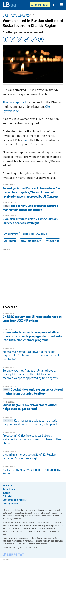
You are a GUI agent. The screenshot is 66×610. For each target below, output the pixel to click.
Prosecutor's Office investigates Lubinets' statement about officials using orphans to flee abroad (32, 439)
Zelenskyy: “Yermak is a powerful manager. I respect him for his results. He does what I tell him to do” (31, 355)
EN (54, 4)
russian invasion (35, 234)
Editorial (7, 496)
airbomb (10, 241)
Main (5, 14)
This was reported (14, 102)
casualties (11, 234)
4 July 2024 (23, 15)
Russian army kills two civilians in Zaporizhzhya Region (32, 471)
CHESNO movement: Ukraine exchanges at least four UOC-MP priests (32, 318)
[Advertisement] (33, 276)
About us (7, 485)
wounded (52, 241)
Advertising (9, 489)
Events (6, 492)
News (14, 14)
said (26, 140)
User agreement (11, 503)
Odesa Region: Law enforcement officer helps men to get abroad (30, 407)
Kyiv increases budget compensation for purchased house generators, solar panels (31, 422)
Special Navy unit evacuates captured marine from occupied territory (30, 208)
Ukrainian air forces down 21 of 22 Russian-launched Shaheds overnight (30, 221)
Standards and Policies (15, 499)
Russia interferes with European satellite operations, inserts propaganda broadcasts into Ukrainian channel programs (32, 336)
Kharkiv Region (31, 241)
